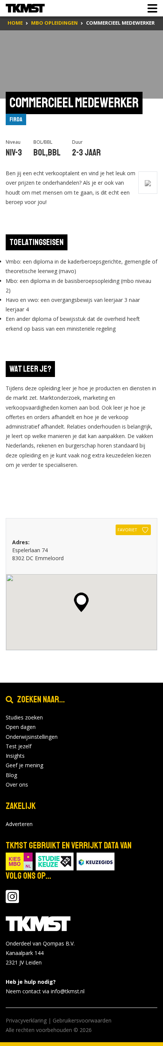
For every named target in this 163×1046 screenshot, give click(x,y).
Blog (11, 775)
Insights (15, 755)
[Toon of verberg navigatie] (150, 8)
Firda (15, 119)
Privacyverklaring (26, 1020)
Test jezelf (18, 746)
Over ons (17, 784)
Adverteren (19, 824)
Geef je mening (24, 765)
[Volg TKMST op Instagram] (12, 900)
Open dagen (21, 726)
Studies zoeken (24, 717)
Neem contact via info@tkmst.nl (45, 991)
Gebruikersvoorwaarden (82, 1020)
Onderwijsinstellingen (32, 736)
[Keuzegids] (95, 860)
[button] (81, 602)
